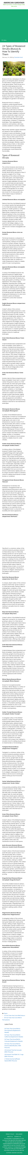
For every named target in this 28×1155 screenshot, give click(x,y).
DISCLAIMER (19, 1134)
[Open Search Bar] (26, 40)
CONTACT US (17, 1136)
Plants (5, 1013)
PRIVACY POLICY (10, 1134)
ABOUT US (10, 1136)
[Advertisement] (14, 23)
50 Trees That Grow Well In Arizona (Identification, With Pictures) (12, 1045)
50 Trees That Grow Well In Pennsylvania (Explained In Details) (12, 1030)
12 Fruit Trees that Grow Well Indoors (14, 1015)
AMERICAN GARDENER (14, 2)
